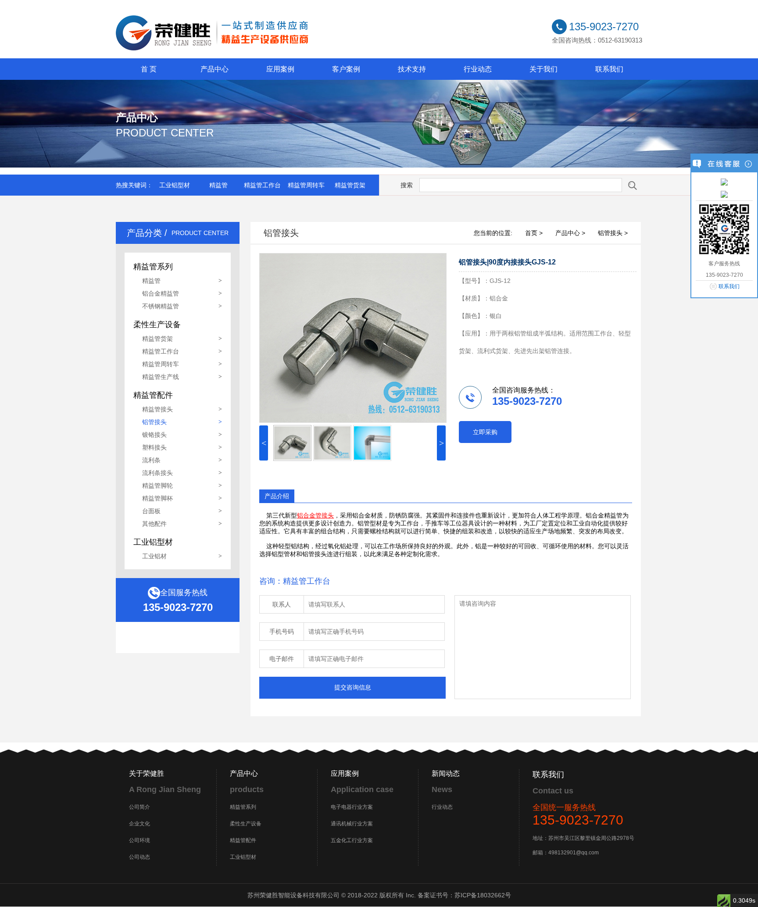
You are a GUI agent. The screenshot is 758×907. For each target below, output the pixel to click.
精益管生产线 (160, 376)
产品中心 (214, 69)
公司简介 (139, 807)
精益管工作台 (262, 185)
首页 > (534, 232)
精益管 (218, 185)
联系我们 (609, 69)
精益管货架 (350, 185)
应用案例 (280, 69)
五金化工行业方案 (352, 840)
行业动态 (478, 69)
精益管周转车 (306, 185)
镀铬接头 (154, 434)
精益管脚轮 (157, 485)
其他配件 (154, 523)
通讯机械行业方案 (352, 824)
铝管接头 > (613, 232)
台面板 (151, 510)
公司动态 (139, 857)
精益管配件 (243, 840)
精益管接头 (157, 409)
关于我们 (543, 69)
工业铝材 (154, 556)
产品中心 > (570, 232)
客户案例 (346, 69)
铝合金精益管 (160, 293)
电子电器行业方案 (352, 807)
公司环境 (139, 840)
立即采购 (485, 432)
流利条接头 (157, 472)
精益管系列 (243, 807)
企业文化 (139, 824)
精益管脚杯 (157, 498)
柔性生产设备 (245, 824)
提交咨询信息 (352, 687)
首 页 (149, 69)
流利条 (151, 460)
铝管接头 (154, 421)
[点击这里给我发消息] (724, 182)
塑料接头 (154, 447)
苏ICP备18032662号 (482, 895)
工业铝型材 (174, 185)
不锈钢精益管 (160, 306)
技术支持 (412, 69)
